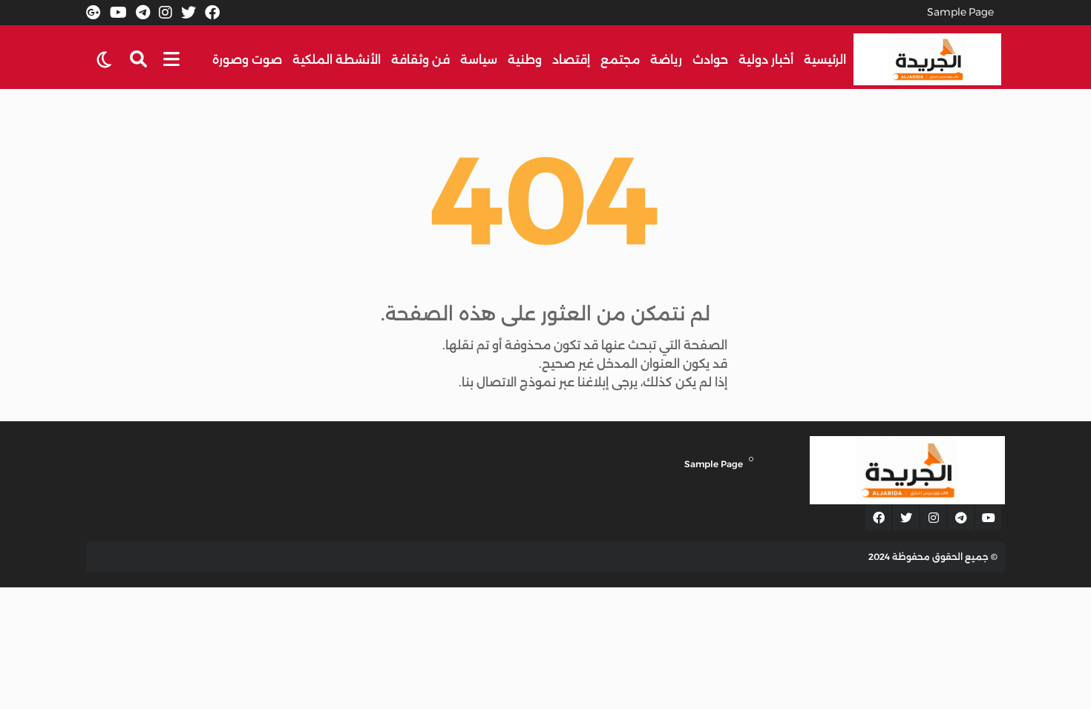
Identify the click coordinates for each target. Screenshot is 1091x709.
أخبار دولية (765, 60)
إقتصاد (571, 60)
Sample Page (960, 12)
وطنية (525, 60)
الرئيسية (825, 60)
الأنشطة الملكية (336, 60)
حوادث (710, 60)
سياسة (478, 60)
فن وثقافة (420, 60)
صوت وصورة (247, 60)
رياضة (666, 60)
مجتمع (620, 60)
